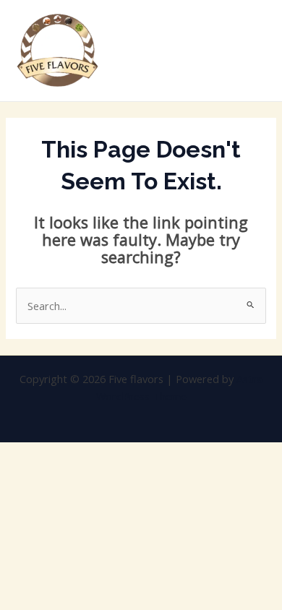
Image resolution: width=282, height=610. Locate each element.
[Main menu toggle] (252, 50)
